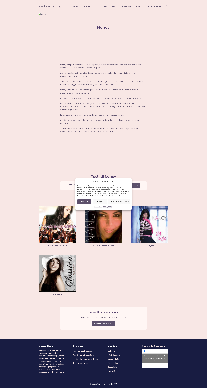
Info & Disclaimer (114, 355)
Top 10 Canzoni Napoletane (83, 355)
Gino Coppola (94, 68)
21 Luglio (149, 245)
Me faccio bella (74, 184)
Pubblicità (111, 371)
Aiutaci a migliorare (103, 323)
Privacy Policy (107, 207)
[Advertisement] (103, 47)
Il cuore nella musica (103, 245)
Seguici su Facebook (153, 346)
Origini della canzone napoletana (85, 359)
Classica (57, 294)
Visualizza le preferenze (119, 201)
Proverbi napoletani (80, 363)
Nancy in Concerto (57, 245)
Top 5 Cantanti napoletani (83, 351)
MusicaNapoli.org (50, 6)
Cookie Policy (98, 207)
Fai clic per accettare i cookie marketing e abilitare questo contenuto (155, 358)
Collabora (111, 351)
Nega (99, 201)
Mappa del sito (113, 359)
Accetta (84, 201)
